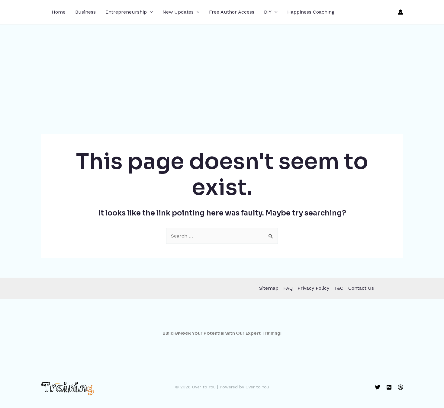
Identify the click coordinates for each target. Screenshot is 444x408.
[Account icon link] (400, 12)
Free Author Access (231, 12)
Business (85, 12)
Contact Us (361, 288)
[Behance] (389, 387)
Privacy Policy (313, 288)
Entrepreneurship (126, 12)
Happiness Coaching (310, 12)
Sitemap (268, 288)
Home (59, 12)
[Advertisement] (222, 69)
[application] (150, 12)
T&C (338, 288)
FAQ (288, 288)
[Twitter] (377, 387)
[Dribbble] (400, 387)
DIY (268, 12)
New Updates (178, 12)
